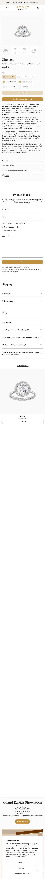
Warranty (5, 161)
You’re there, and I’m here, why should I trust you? (21, 337)
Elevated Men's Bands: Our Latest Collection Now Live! (22, 2)
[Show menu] (3, 8)
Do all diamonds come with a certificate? (14, 170)
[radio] (9, 77)
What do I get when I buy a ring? (14, 345)
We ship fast (6, 293)
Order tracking (7, 301)
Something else (10, 230)
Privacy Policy (20, 856)
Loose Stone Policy (8, 166)
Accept (21, 862)
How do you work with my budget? (15, 330)
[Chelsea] (22, 391)
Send (22, 262)
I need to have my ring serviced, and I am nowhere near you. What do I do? (21, 353)
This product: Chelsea (12, 227)
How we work (7, 322)
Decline (21, 868)
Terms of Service (9, 271)
